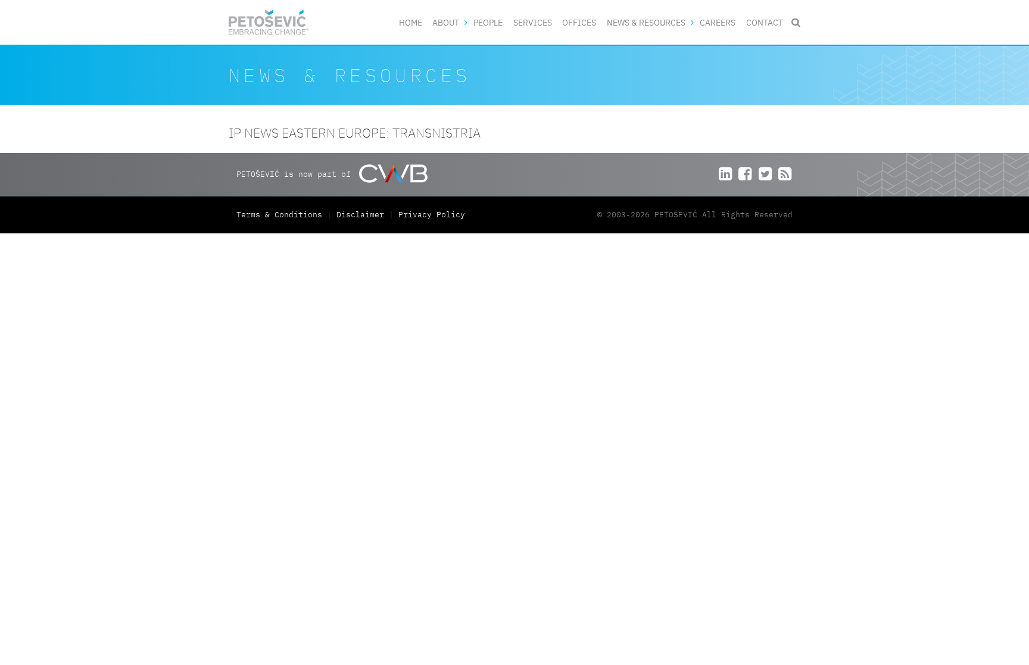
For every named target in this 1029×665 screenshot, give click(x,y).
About (445, 22)
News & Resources (646, 22)
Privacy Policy (431, 215)
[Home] (269, 22)
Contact (764, 22)
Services (532, 22)
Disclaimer (360, 215)
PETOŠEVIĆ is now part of (296, 174)
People (488, 22)
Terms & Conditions (281, 215)
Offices (579, 22)
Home (410, 22)
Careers (717, 22)
